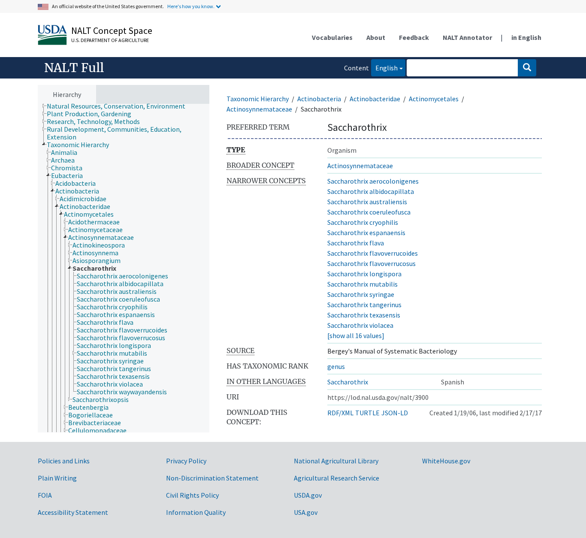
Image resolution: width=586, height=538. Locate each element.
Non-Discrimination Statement (212, 478)
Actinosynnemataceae (259, 109)
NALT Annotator (467, 37)
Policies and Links (64, 460)
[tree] (123, 268)
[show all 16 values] (355, 335)
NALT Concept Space (111, 30)
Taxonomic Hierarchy (258, 98)
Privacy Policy (186, 460)
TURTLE (367, 412)
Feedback (414, 37)
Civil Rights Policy (192, 495)
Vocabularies (332, 37)
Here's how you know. (190, 6)
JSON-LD (394, 412)
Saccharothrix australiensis (367, 201)
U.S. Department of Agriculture (110, 40)
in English (526, 37)
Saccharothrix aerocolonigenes (373, 181)
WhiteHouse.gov (446, 460)
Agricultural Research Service (336, 478)
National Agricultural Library (336, 460)
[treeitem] (119, 106)
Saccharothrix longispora (364, 273)
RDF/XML (340, 412)
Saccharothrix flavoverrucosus (371, 263)
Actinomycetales (434, 98)
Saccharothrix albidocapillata (370, 191)
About (375, 37)
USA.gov (305, 512)
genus (336, 366)
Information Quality (196, 512)
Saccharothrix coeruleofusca (369, 212)
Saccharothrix (347, 382)
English (384, 67)
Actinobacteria (319, 98)
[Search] (527, 67)
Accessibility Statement (73, 512)
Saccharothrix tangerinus (364, 304)
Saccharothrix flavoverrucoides (372, 253)
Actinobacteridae (375, 98)
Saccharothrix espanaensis (366, 232)
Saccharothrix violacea (360, 325)
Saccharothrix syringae (360, 294)
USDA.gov (308, 495)
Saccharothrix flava (355, 243)
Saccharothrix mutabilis (362, 284)
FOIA (45, 495)
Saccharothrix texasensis (363, 315)
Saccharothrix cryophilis (362, 222)
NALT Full (74, 68)
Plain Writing (57, 478)
